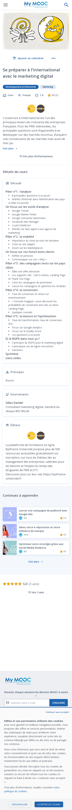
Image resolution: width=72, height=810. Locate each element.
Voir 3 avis (37, 592)
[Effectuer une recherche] (66, 5)
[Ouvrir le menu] (5, 5)
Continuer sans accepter (57, 712)
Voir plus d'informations (38, 156)
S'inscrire (58, 702)
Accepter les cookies (48, 804)
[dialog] (36, 759)
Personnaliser (20, 804)
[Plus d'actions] (53, 58)
